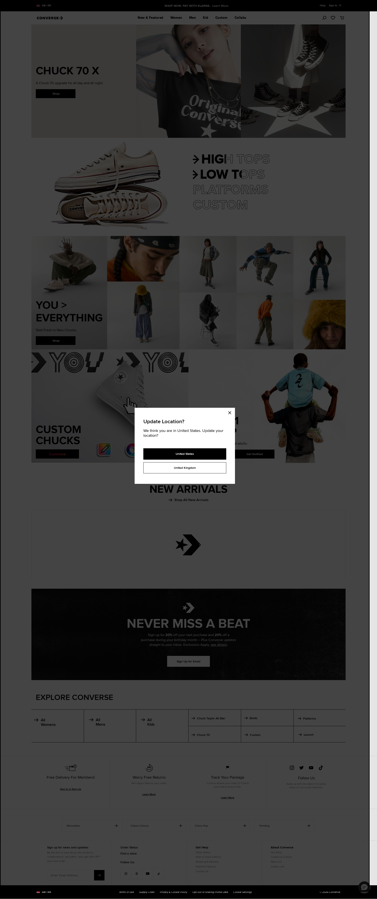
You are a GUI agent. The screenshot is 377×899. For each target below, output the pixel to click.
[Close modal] (231, 412)
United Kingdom (185, 468)
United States (185, 454)
